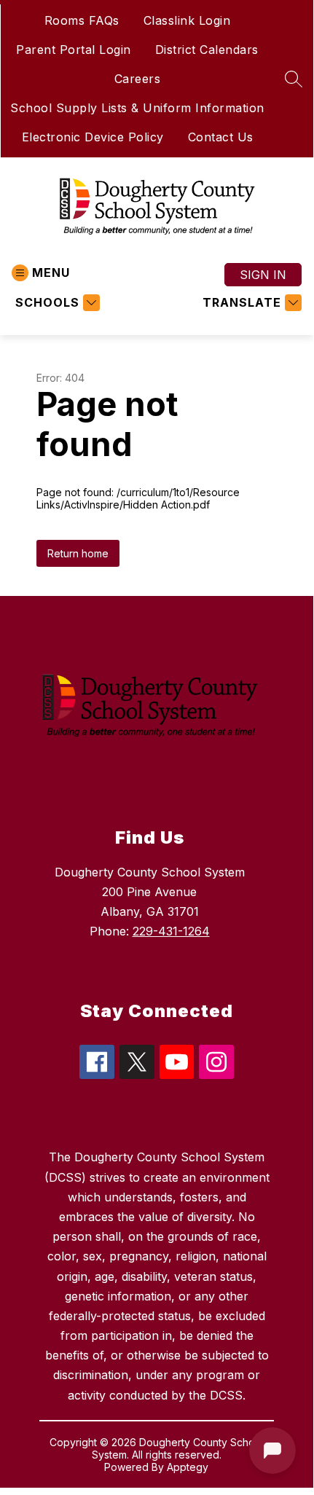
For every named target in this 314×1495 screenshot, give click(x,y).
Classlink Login (187, 20)
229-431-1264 (171, 931)
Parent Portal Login (73, 49)
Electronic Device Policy (93, 137)
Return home (78, 553)
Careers (137, 78)
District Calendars (207, 49)
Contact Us (221, 137)
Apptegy (187, 1467)
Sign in (263, 274)
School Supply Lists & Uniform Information (137, 108)
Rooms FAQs (81, 20)
